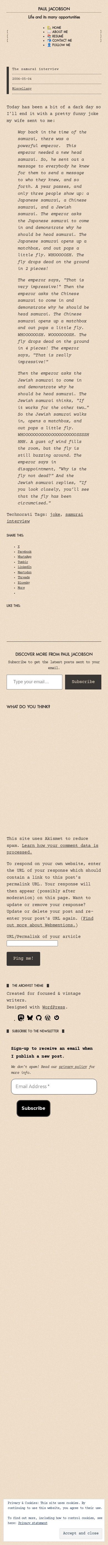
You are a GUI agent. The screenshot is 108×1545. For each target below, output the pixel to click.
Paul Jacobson (54, 8)
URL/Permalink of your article (44, 937)
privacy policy (73, 1067)
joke (55, 515)
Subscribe (83, 681)
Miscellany (22, 89)
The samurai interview (35, 69)
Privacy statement (32, 1523)
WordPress (53, 1007)
